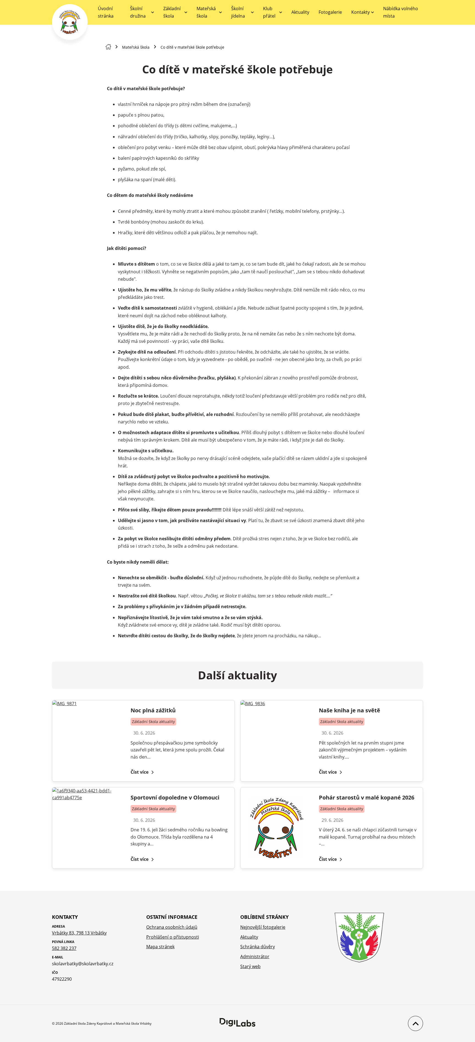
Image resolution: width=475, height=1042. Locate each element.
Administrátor (254, 956)
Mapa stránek (160, 947)
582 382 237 (64, 948)
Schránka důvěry (257, 947)
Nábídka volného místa (400, 12)
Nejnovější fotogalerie (262, 927)
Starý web (250, 966)
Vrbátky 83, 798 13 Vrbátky (79, 933)
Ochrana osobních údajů (171, 927)
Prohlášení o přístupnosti (172, 937)
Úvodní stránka (106, 12)
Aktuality (300, 12)
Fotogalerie (330, 12)
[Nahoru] (414, 1023)
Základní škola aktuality (153, 721)
